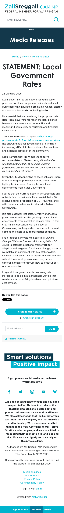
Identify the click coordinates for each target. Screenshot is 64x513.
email (39, 488)
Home (15, 56)
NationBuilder (39, 496)
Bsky (55, 391)
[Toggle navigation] (32, 30)
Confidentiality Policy (32, 482)
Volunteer (36, 509)
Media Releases (40, 56)
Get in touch (32, 475)
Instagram (32, 391)
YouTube (43, 391)
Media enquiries (32, 471)
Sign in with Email (30, 311)
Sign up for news (20, 509)
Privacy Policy (32, 479)
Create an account (33, 317)
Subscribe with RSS (17, 339)
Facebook (9, 391)
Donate (47, 509)
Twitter (20, 391)
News (25, 56)
